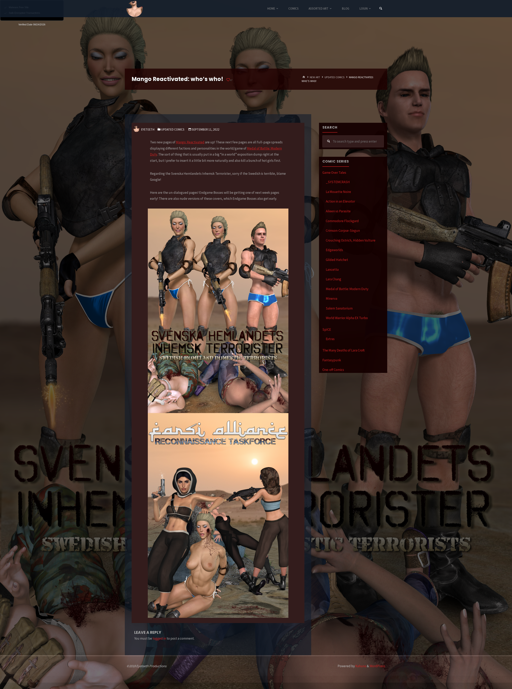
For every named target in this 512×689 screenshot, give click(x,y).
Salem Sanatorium (339, 308)
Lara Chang (333, 279)
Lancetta (332, 269)
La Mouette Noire (338, 192)
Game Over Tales (334, 172)
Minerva (331, 298)
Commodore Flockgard (342, 221)
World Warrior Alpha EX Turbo (347, 318)
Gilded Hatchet (337, 260)
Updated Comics (335, 77)
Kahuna (360, 666)
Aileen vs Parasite (338, 211)
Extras (330, 339)
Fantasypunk (331, 360)
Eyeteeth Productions (135, 9)
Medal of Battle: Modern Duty (347, 289)
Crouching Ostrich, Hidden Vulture (350, 240)
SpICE (326, 329)
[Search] (380, 8)
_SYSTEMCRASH (338, 182)
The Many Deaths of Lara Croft (343, 350)
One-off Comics (333, 369)
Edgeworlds (334, 250)
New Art (315, 77)
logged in (159, 638)
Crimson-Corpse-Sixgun (343, 230)
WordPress (377, 666)
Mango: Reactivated (190, 142)
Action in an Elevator (340, 201)
